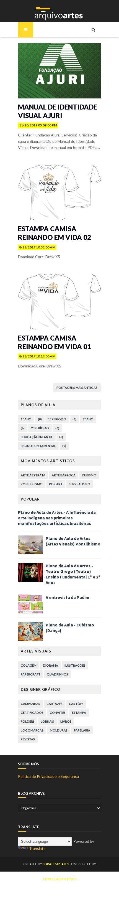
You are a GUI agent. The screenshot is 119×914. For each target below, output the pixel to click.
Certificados (32, 712)
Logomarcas (32, 730)
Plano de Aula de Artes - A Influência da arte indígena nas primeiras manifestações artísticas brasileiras (57, 517)
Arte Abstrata (33, 475)
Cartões (76, 703)
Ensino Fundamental (38, 446)
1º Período (57, 419)
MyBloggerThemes (59, 879)
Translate (37, 848)
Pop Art (56, 484)
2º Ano (88, 419)
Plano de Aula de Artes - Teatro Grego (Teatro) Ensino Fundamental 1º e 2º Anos (73, 574)
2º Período (40, 428)
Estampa (79, 712)
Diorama (50, 665)
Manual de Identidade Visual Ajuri (57, 111)
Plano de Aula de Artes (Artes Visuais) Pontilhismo (73, 541)
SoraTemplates (56, 864)
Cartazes (54, 703)
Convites (58, 712)
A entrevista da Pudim (67, 597)
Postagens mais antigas (76, 387)
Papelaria (82, 730)
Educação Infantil (37, 437)
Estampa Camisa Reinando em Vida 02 (54, 233)
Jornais (47, 721)
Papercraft (30, 674)
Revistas (28, 739)
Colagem (29, 665)
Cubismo (89, 475)
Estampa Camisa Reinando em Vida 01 (54, 342)
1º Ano (26, 419)
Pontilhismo (32, 484)
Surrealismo (79, 484)
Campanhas (30, 703)
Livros (65, 721)
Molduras (59, 730)
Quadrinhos (57, 674)
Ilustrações (75, 665)
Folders (28, 721)
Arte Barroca (64, 475)
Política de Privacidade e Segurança (48, 776)
